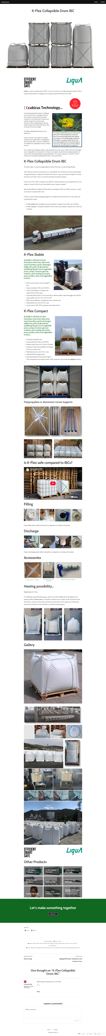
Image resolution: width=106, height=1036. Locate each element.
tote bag (74, 943)
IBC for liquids (51, 943)
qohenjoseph (48, 941)
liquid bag (69, 947)
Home (96, 2)
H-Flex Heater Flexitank (51, 871)
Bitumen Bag (50, 882)
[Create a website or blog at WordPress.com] (57, 1032)
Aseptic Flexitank (32, 894)
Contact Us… (53, 914)
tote (70, 943)
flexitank (33, 947)
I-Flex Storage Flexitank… (70, 881)
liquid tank (74, 947)
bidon (30, 943)
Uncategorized (52, 945)
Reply (38, 991)
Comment (76, 1020)
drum (34, 943)
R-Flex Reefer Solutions (31, 881)
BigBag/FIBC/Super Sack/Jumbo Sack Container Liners (72, 892)
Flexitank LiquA (5, 2)
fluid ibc (38, 943)
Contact (103, 2)
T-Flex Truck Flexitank (69, 871)
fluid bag (38, 947)
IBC (46, 943)
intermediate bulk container (62, 943)
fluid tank (42, 943)
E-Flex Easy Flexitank (30, 871)
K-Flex (26, 91)
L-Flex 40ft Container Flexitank (53, 893)
